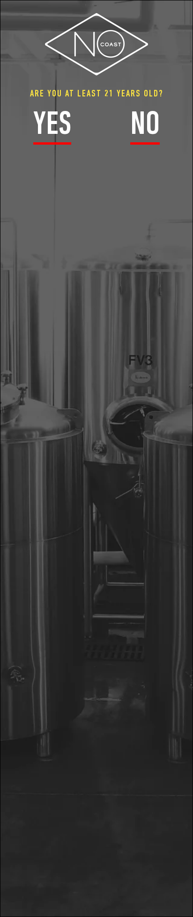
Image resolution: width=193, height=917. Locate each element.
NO (145, 126)
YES (52, 126)
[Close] (188, 7)
